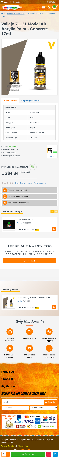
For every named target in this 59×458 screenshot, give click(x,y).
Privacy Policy (23, 446)
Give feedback (29, 261)
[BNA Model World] (12, 7)
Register (16, 2)
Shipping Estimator (30, 100)
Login (6, 2)
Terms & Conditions (8, 446)
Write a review (40, 183)
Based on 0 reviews (23, 183)
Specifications (10, 100)
